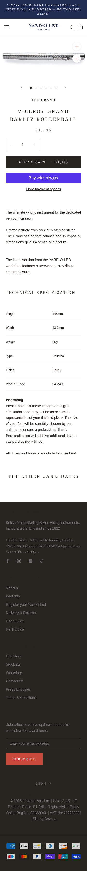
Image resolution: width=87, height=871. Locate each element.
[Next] (65, 88)
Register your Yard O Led (26, 604)
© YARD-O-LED (43, 794)
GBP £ (41, 783)
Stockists (13, 664)
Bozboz (50, 819)
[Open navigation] (6, 27)
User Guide (15, 621)
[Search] (72, 27)
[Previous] (21, 88)
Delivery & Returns (21, 613)
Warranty (13, 596)
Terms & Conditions (21, 697)
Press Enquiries (18, 689)
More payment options (43, 189)
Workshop (14, 673)
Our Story (13, 656)
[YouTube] (30, 561)
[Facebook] (7, 561)
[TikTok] (42, 561)
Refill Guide (15, 629)
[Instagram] (19, 561)
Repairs (12, 588)
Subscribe (24, 759)
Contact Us (15, 681)
